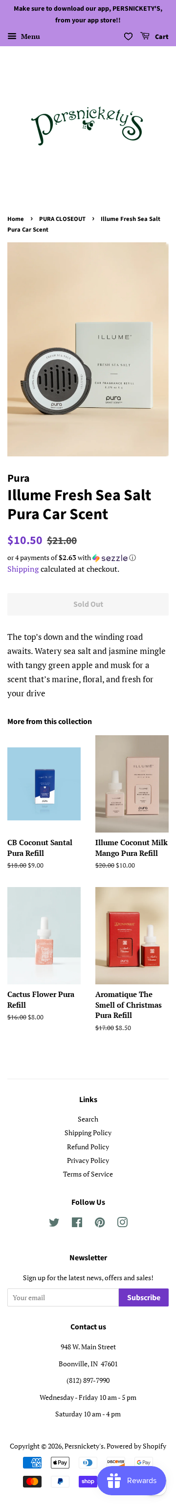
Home (15, 219)
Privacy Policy (88, 1160)
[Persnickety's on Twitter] (54, 1224)
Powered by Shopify (136, 1446)
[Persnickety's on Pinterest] (99, 1224)
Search (88, 1119)
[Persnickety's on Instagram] (122, 1224)
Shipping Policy (88, 1132)
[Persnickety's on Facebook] (77, 1224)
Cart (161, 37)
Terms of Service (88, 1174)
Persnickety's (84, 1446)
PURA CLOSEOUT (62, 219)
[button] (88, 557)
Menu (29, 36)
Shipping (23, 568)
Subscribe (143, 1297)
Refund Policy (88, 1146)
